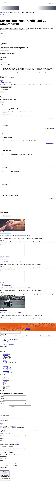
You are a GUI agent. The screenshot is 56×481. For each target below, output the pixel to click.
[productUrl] (6, 164)
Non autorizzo (11, 446)
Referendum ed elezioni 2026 (49, 7)
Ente (1, 403)
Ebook (4, 384)
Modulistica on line (7, 358)
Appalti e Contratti (7, 369)
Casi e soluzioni (40, 7)
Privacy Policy (3, 431)
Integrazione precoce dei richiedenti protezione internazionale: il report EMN (15, 235)
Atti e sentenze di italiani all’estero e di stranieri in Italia (22, 154)
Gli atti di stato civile (15, 171)
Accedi (2, 92)
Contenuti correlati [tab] (6, 215)
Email (1, 401)
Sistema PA (5, 355)
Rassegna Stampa (6, 386)
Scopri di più (5, 112)
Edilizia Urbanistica (7, 368)
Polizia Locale (6, 366)
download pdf (3, 458)
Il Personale (5, 363)
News (4, 377)
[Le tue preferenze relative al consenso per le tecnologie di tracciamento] (7, 478)
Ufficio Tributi (6, 371)
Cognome (2, 398)
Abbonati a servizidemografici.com (10, 339)
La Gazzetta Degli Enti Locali (9, 362)
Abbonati (28, 329)
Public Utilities (6, 365)
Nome (1, 396)
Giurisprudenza (6, 380)
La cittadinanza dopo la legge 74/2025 (22, 7)
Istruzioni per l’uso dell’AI (8, 344)
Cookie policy (6, 340)
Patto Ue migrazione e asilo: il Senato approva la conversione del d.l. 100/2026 (15, 287)
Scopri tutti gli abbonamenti (6, 87)
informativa (16, 444)
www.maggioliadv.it (4, 428)
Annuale (2, 50)
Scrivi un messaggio (4, 415)
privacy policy (22, 418)
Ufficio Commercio (7, 367)
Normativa (5, 381)
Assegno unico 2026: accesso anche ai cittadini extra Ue (10, 261)
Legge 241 (5, 388)
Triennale (6, 50)
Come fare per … (11, 7)
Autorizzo (4, 446)
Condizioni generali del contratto (10, 342)
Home (1, 12)
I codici (4, 387)
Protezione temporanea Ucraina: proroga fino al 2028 (10, 312)
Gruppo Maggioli (6, 354)
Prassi (4, 382)
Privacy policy (6, 341)
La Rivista (5, 361)
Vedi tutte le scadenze (49, 128)
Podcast (4, 383)
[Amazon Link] (52, 167)
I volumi (4, 360)
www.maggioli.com (12, 426)
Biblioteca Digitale (7, 357)
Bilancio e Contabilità (7, 372)
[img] (25, 435)
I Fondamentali (33, 7)
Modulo (1, 80)
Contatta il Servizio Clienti (5, 82)
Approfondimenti (6, 378)
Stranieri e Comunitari (8, 12)
